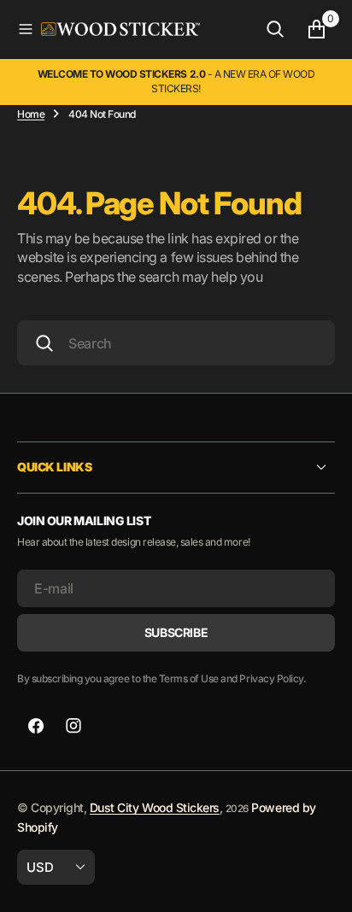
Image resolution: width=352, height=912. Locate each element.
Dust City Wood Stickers (155, 807)
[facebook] (36, 726)
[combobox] (176, 342)
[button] (25, 29)
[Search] (275, 29)
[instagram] (73, 726)
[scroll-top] (323, 883)
